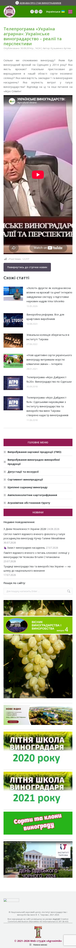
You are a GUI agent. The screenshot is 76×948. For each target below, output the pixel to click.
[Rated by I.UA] (11, 901)
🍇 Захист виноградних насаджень (24, 547)
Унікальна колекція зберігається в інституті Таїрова (48, 337)
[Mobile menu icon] (70, 12)
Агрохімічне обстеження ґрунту (29, 502)
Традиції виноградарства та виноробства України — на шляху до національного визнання (37, 568)
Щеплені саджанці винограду (28, 487)
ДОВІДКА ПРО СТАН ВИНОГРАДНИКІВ (40, 3)
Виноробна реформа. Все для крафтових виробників (45, 317)
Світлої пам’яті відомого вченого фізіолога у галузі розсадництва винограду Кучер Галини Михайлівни (34, 536)
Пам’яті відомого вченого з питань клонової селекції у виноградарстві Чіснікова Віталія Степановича (36, 555)
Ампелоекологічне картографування (32, 495)
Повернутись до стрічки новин (27, 267)
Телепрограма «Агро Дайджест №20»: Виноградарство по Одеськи (49, 379)
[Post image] (13, 294)
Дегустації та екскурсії (23, 471)
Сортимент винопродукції (25, 479)
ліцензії (56, 919)
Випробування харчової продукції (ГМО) (34, 452)
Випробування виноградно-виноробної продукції (34, 462)
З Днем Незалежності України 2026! (25, 529)
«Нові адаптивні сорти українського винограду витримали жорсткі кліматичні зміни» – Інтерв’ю (49, 359)
